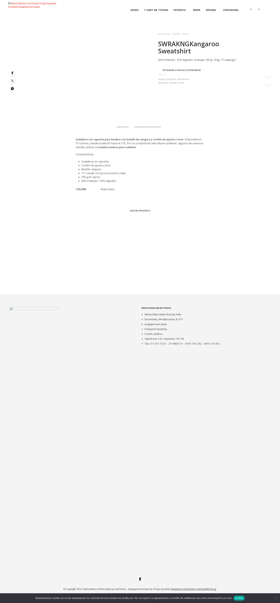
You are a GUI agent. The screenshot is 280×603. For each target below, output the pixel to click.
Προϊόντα (180, 10)
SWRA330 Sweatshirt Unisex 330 (110, 277)
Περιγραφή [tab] (123, 126)
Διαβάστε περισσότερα (56, 281)
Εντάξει (239, 598)
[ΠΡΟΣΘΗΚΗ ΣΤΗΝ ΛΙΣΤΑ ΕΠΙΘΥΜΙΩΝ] (65, 268)
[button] (248, 9)
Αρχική (135, 10)
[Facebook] (12, 73)
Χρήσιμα (211, 10)
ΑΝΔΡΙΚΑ (176, 34)
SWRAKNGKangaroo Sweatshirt (159, 277)
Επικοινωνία (230, 10)
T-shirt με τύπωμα (156, 10)
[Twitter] (12, 81)
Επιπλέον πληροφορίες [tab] (147, 126)
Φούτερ (185, 34)
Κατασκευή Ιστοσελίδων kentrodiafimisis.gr (193, 589)
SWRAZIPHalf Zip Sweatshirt (58, 277)
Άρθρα (196, 10)
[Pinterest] (12, 88)
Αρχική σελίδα (164, 34)
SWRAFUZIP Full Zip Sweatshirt (208, 277)
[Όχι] (276, 598)
